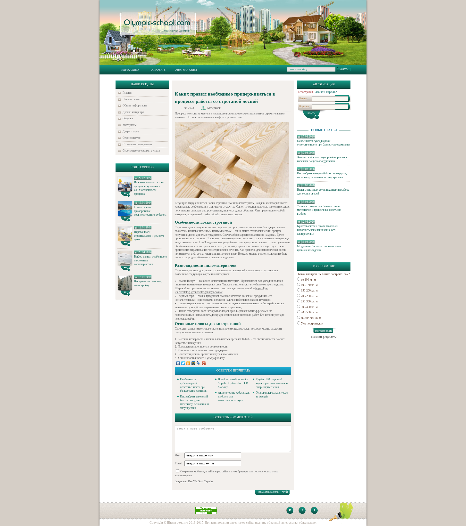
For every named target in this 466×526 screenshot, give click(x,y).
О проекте (158, 69)
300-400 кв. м (309, 307)
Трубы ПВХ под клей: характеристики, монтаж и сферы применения (272, 383)
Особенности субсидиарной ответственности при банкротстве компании (323, 142)
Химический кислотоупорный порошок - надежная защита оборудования (322, 159)
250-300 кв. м (309, 301)
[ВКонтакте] (178, 363)
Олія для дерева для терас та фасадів (272, 394)
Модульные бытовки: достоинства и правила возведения (319, 248)
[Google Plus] (203, 363)
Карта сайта (130, 69)
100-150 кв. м (309, 285)
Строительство (132, 137)
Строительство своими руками (141, 150)
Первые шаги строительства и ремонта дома (149, 235)
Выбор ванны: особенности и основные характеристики (150, 260)
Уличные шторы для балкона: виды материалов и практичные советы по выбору (319, 209)
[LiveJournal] (198, 363)
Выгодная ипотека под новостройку (147, 283)
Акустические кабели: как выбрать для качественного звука (234, 396)
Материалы (129, 125)
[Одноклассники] (188, 363)
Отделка (128, 118)
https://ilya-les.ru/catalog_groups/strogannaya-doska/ (221, 290)
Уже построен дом (312, 323)
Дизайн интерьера (133, 112)
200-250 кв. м (309, 296)
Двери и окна (131, 131)
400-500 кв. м (309, 312)
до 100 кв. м (308, 279)
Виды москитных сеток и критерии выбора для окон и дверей (323, 191)
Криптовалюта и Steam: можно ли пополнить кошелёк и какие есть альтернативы (317, 229)
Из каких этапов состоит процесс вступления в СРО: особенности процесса (149, 188)
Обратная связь (186, 69)
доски (273, 253)
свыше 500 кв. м (311, 318)
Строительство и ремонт (137, 144)
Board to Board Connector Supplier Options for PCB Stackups (233, 383)
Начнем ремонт (132, 99)
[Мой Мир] (193, 363)
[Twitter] (183, 363)
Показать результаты (323, 337)
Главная (127, 92)
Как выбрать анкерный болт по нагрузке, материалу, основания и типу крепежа (322, 175)
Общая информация (135, 105)
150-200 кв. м (309, 290)
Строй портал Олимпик (157, 25)
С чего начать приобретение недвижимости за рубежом (150, 210)
